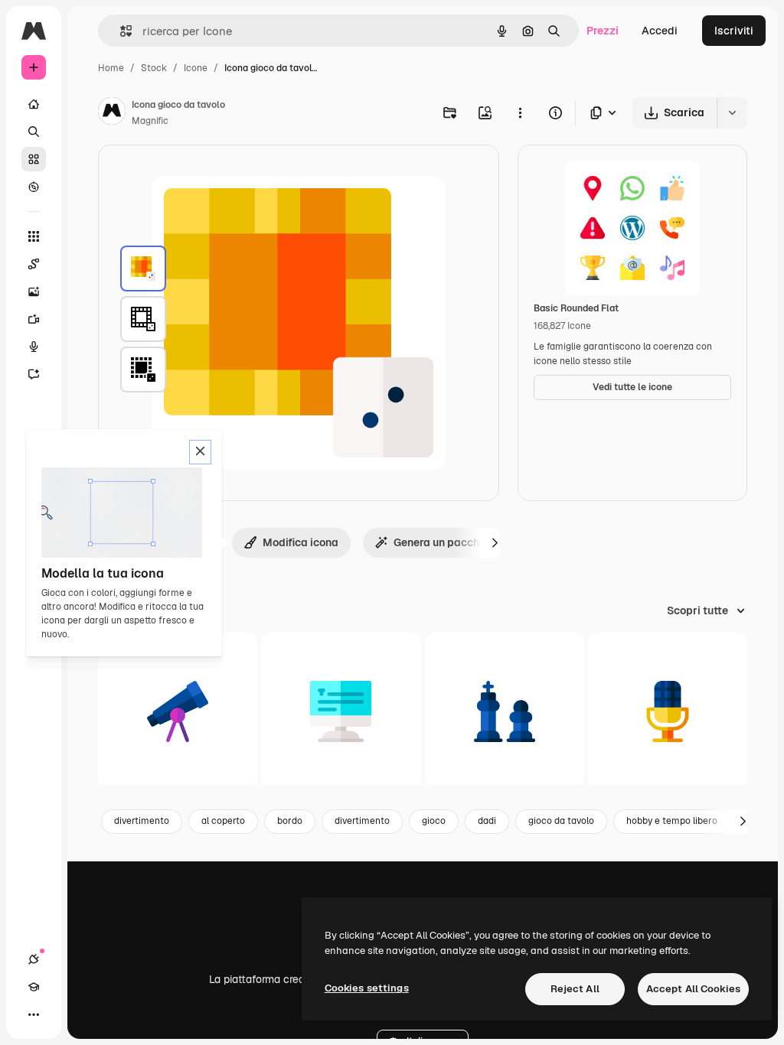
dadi (487, 821)
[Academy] (33, 987)
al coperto (223, 821)
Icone (195, 68)
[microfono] (667, 711)
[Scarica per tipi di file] (604, 113)
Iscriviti (733, 30)
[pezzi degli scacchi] (504, 711)
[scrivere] (340, 711)
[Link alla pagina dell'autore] (112, 113)
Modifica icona (300, 542)
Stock (154, 68)
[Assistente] (33, 374)
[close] (200, 452)
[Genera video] (33, 319)
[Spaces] (33, 264)
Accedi (660, 30)
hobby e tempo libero (671, 821)
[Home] (33, 104)
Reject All (574, 988)
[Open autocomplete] (120, 31)
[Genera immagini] (33, 291)
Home (111, 68)
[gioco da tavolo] (143, 268)
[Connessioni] (33, 959)
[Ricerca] (33, 131)
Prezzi (602, 30)
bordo (289, 821)
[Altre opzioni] (520, 112)
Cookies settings (367, 988)
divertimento (141, 821)
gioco (434, 821)
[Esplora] (33, 186)
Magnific (150, 121)
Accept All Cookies (693, 988)
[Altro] (33, 1014)
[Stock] (33, 159)
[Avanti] (494, 542)
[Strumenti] (33, 236)
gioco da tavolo (561, 821)
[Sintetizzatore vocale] (33, 346)
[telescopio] (177, 711)
